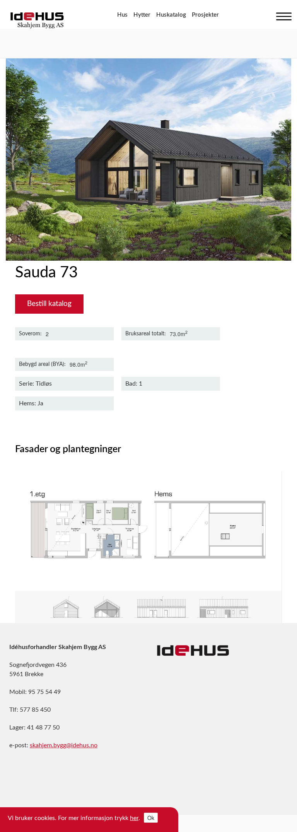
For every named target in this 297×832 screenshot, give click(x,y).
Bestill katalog (49, 304)
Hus (122, 15)
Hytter (141, 15)
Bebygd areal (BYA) (41, 364)
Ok (150, 818)
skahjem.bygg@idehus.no (63, 745)
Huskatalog (171, 15)
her (134, 818)
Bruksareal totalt (144, 334)
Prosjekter (205, 15)
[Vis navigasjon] (282, 15)
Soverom (29, 334)
